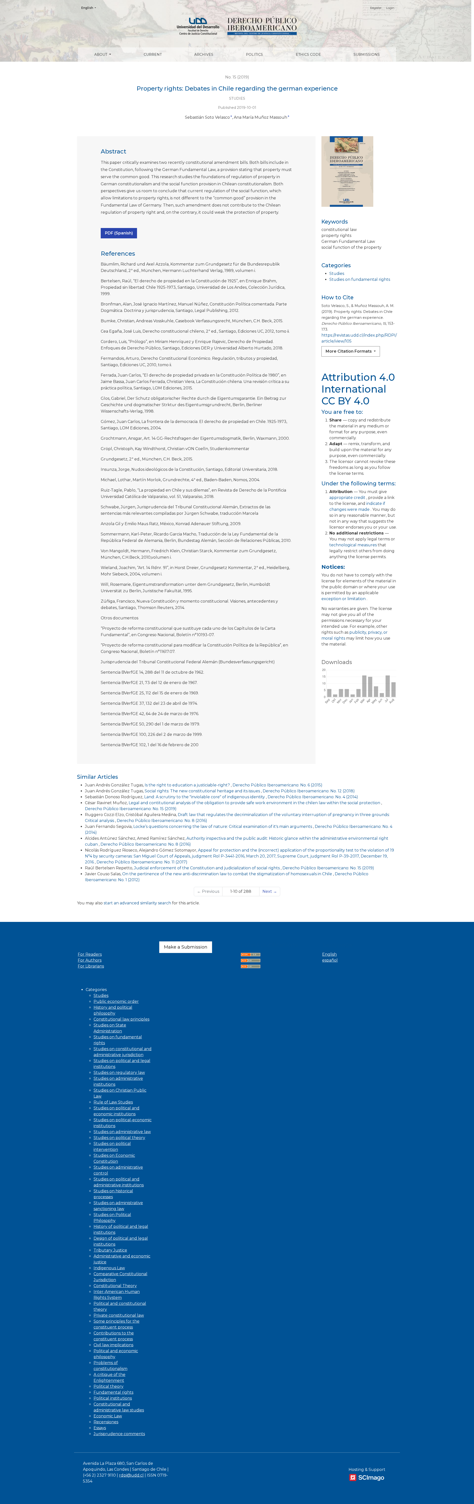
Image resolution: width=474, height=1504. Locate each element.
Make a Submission (185, 947)
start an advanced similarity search (137, 903)
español (330, 960)
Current (153, 54)
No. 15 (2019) (237, 77)
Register (376, 8)
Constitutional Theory (115, 1285)
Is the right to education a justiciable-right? (188, 785)
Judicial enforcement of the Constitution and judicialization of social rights (207, 868)
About (101, 54)
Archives (203, 54)
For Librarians (91, 966)
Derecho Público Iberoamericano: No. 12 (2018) (309, 791)
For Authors (89, 960)
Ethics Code (308, 54)
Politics (254, 54)
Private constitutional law (119, 1315)
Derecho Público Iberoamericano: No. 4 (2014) (313, 797)
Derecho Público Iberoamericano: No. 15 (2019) (131, 808)
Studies (336, 273)
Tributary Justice (110, 1250)
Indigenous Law (109, 1268)
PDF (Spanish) (119, 233)
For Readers (90, 954)
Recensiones (106, 1422)
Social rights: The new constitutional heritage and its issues (203, 791)
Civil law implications (113, 1345)
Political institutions (113, 1398)
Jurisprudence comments (119, 1433)
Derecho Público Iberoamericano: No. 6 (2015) (277, 785)
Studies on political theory (119, 1137)
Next (269, 891)
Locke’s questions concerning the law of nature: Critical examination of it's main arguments (223, 826)
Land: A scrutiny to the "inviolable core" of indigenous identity (205, 797)
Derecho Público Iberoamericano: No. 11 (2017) (142, 862)
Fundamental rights (113, 1392)
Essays (100, 1428)
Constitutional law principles (121, 1019)
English (90, 8)
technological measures (353, 545)
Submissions (367, 54)
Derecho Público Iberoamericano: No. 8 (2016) (162, 820)
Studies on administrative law (122, 1131)
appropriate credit (347, 497)
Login (390, 8)
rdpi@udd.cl (131, 1475)
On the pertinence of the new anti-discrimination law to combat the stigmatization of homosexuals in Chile (227, 874)
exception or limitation (344, 598)
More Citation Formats (349, 351)
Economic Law (108, 1416)
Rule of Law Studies (113, 1102)
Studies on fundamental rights (359, 279)
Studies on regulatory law (119, 1072)
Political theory (108, 1386)
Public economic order (116, 1001)
